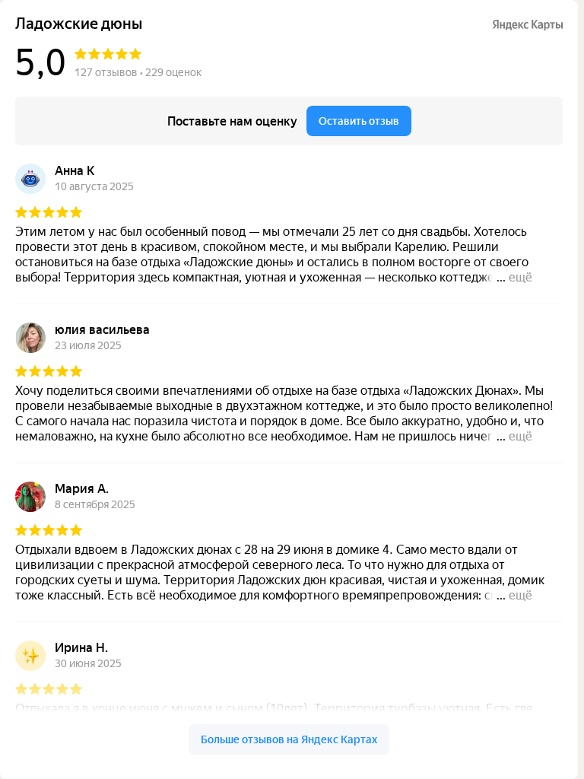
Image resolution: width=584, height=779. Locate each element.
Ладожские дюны (78, 24)
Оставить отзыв (359, 121)
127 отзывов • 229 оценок (138, 72)
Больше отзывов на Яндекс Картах (289, 739)
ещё (520, 277)
